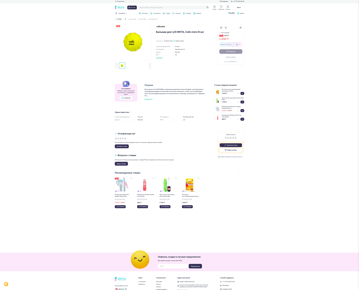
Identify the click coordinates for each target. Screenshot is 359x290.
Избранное (221, 9)
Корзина (228, 9)
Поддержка (225, 1)
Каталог (133, 7)
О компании (142, 281)
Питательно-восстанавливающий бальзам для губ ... (190, 195)
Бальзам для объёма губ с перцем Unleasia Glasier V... (231, 107)
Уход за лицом (132, 19)
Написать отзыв (232, 145)
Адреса (242, 13)
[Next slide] (242, 173)
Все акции (145, 13)
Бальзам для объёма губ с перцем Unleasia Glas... (122, 195)
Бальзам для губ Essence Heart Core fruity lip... (145, 195)
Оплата (158, 284)
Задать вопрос (121, 164)
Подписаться (195, 266)
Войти (239, 7)
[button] (116, 65)
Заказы (214, 9)
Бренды (198, 13)
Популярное (157, 13)
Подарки (188, 13)
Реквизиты (141, 284)
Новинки (178, 13)
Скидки (168, 13)
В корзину (232, 51)
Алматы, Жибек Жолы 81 (187, 281)
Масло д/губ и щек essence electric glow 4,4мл (233, 98)
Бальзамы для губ (153, 19)
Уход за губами (142, 19)
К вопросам (127, 98)
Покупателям (120, 1)
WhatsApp (225, 285)
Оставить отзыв (122, 146)
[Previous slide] (238, 173)
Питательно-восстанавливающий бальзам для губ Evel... (231, 90)
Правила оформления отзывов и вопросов (231, 156)
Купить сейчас (231, 57)
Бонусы (158, 287)
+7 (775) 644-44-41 (238, 1)
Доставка (159, 281)
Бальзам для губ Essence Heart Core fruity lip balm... (231, 116)
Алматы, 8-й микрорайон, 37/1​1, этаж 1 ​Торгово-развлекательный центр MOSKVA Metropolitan (194, 286)
